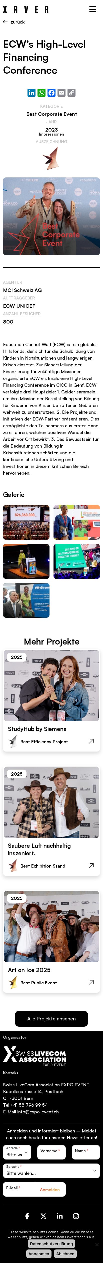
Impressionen (51, 134)
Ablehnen (65, 1253)
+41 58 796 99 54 (29, 1105)
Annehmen (38, 1253)
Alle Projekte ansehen (51, 1018)
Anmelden (50, 1189)
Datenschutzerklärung (51, 1243)
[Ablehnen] (96, 1244)
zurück (17, 22)
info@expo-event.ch (38, 1111)
